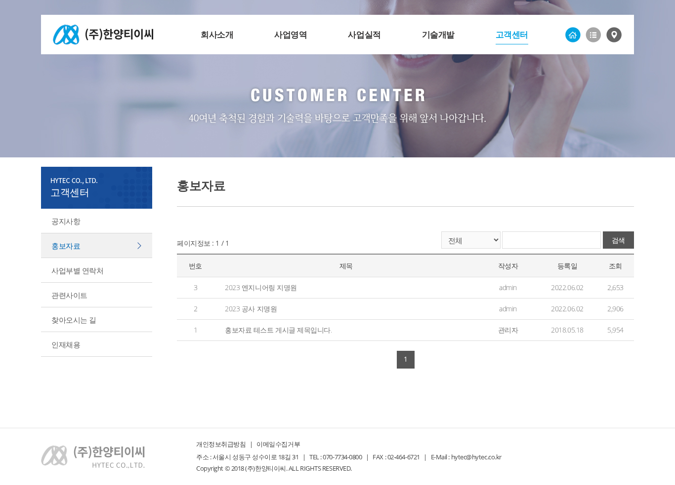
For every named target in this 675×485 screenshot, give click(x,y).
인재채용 (65, 344)
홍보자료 (65, 246)
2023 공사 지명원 (251, 308)
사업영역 (290, 34)
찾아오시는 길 (73, 320)
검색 (618, 240)
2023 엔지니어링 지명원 (261, 287)
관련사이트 (69, 295)
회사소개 (217, 34)
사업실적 (364, 34)
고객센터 (512, 34)
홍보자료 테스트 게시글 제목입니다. (278, 330)
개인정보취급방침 (221, 444)
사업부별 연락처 (77, 270)
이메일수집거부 (278, 444)
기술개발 (438, 34)
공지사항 (65, 221)
